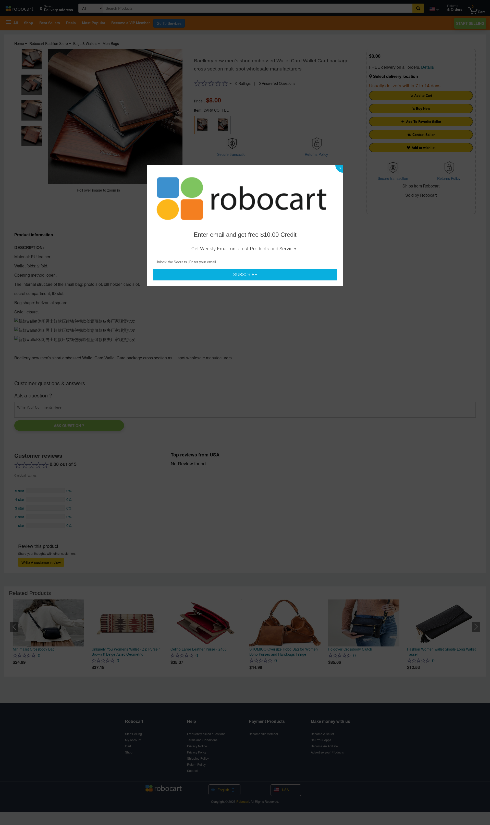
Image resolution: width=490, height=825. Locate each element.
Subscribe (245, 274)
